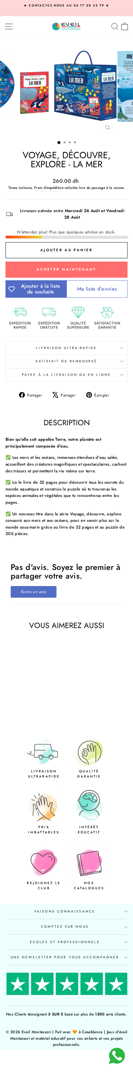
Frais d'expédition (49, 187)
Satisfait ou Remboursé (66, 361)
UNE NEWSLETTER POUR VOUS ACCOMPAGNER (65, 957)
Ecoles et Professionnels (65, 942)
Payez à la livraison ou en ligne (66, 374)
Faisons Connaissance (65, 911)
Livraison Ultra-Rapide (66, 347)
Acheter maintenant (66, 269)
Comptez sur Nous (64, 926)
